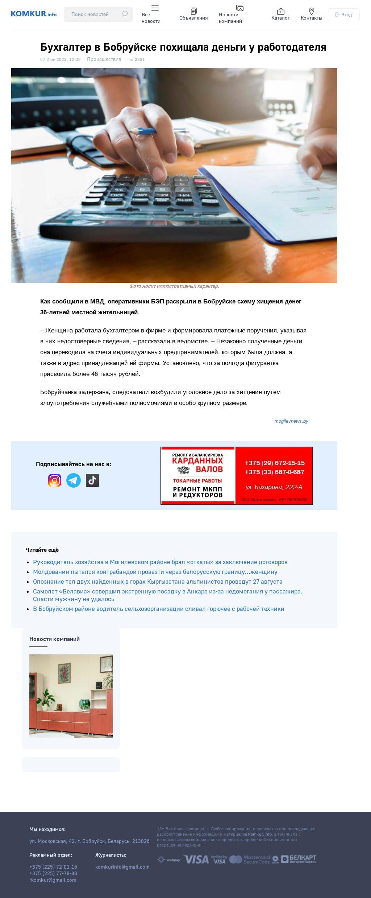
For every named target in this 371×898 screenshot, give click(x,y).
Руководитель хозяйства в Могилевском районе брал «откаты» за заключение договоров (160, 562)
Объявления (193, 18)
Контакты (311, 18)
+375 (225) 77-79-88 (53, 873)
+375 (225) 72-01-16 (53, 867)
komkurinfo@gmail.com (122, 867)
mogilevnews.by (291, 421)
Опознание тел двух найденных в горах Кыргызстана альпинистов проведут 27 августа (158, 581)
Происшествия (104, 59)
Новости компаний (230, 18)
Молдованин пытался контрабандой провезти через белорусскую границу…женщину (155, 572)
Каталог (280, 18)
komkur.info (260, 834)
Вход (346, 15)
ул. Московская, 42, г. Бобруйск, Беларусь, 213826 (89, 841)
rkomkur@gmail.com (52, 880)
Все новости (151, 18)
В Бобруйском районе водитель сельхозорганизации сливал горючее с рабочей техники (158, 609)
